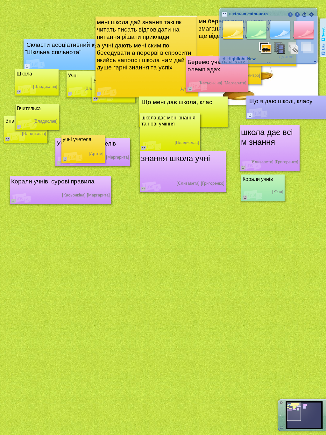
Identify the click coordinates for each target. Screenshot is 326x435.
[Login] (304, 14)
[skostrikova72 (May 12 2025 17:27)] (27, 66)
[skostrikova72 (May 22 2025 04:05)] (249, 115)
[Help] (297, 14)
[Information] (290, 14)
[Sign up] (311, 14)
